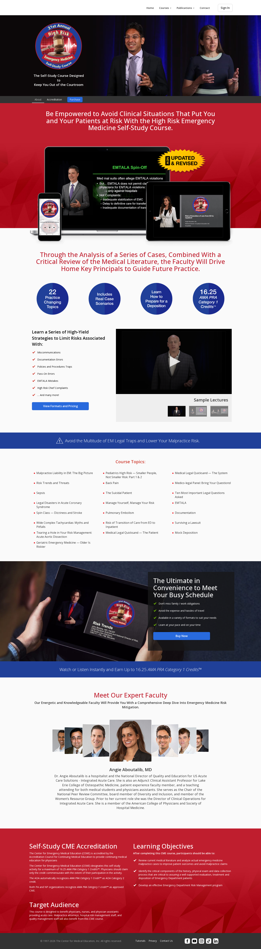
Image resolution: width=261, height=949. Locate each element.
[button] (174, 361)
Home (150, 8)
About (38, 99)
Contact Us (166, 940)
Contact (205, 8)
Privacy (153, 940)
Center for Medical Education (56, 7)
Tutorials (140, 940)
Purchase (75, 99)
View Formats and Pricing (60, 406)
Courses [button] (164, 8)
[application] (174, 361)
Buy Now (182, 636)
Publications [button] (185, 8)
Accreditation (54, 99)
